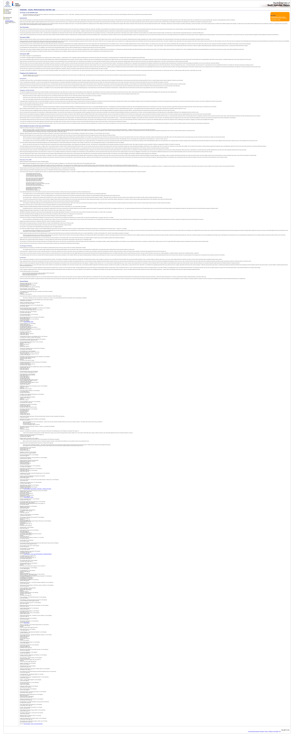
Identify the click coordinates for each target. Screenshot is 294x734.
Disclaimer (262, 731)
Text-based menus (9, 20)
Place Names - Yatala (275, 19)
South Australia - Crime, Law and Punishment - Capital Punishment (37, 554)
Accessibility (275, 731)
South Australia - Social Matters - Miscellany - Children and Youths (37, 488)
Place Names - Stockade (281, 17)
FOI (280, 731)
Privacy (266, 731)
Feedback (271, 731)
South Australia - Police (28, 321)
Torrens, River (26, 622)
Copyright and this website (253, 731)
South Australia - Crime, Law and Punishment (33, 723)
